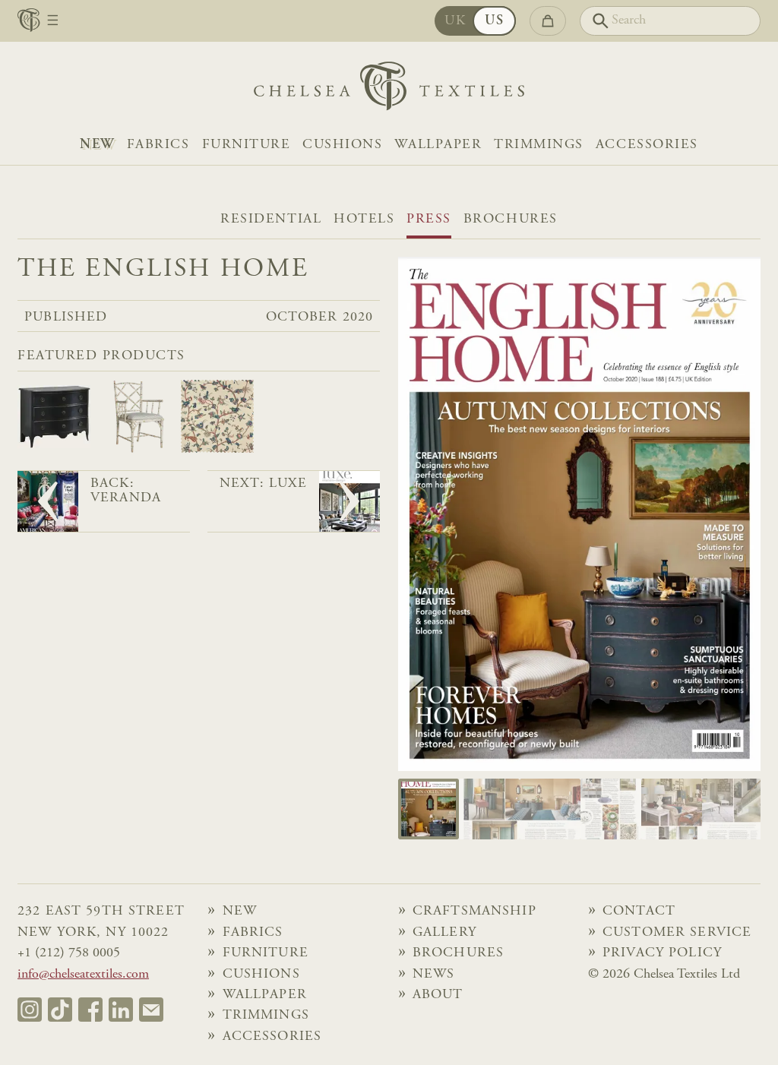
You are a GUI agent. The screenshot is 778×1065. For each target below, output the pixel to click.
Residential (270, 219)
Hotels (364, 219)
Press (428, 219)
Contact (638, 911)
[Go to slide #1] (428, 809)
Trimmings (539, 145)
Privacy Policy (662, 953)
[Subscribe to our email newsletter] (151, 1009)
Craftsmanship (474, 911)
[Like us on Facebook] (90, 1009)
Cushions (342, 145)
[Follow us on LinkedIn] (121, 1009)
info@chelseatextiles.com (83, 974)
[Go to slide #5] (671, 809)
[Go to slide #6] (732, 809)
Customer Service (676, 933)
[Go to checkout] (548, 21)
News (434, 974)
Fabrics (158, 145)
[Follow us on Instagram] (29, 1009)
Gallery (444, 933)
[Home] (389, 90)
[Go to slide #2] (489, 809)
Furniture (246, 145)
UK (455, 21)
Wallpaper (438, 145)
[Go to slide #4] (610, 809)
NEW (97, 145)
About (438, 995)
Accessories (647, 145)
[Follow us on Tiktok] (60, 1009)
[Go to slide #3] (550, 809)
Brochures (510, 219)
